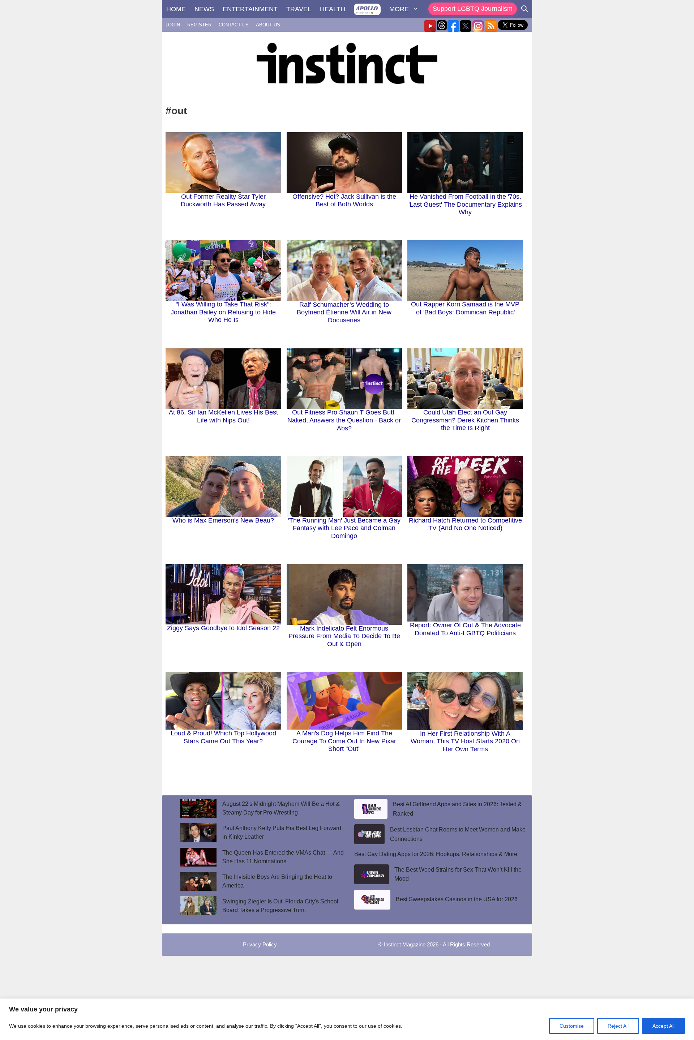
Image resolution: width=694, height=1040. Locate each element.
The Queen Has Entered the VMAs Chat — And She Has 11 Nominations (283, 857)
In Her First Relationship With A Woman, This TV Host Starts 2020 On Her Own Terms (465, 741)
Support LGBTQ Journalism (473, 8)
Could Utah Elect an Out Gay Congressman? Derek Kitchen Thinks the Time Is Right (465, 420)
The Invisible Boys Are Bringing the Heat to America (277, 881)
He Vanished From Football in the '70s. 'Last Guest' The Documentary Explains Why (465, 204)
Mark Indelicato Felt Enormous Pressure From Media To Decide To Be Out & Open (344, 636)
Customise (572, 1026)
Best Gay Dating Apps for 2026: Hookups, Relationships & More (435, 854)
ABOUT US (268, 24)
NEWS (204, 9)
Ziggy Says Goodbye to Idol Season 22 (223, 628)
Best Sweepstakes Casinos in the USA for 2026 (457, 899)
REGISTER (199, 24)
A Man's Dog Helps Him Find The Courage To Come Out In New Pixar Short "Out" (344, 741)
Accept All (663, 1026)
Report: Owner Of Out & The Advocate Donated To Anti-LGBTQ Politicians (465, 629)
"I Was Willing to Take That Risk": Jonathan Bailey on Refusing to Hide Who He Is (223, 312)
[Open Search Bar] (524, 9)
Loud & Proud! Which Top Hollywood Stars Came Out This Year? (223, 737)
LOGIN (173, 24)
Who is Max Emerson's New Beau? (223, 520)
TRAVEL (298, 9)
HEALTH (332, 9)
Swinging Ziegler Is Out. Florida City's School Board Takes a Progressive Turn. (280, 905)
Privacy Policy (260, 944)
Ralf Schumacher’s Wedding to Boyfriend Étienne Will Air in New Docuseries (344, 312)
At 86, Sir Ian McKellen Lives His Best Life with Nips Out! (223, 416)
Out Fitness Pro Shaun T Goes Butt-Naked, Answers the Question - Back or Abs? (344, 420)
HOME (176, 9)
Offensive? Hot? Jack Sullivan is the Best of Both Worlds (344, 200)
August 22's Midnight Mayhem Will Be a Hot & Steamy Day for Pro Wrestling (281, 808)
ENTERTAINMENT (250, 9)
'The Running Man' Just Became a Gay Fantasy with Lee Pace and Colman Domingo (344, 528)
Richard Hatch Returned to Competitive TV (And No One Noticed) (465, 524)
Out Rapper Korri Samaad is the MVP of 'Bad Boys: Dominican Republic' (465, 308)
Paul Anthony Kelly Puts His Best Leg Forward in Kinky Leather (281, 832)
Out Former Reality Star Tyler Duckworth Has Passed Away (223, 200)
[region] (347, 1019)
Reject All (618, 1026)
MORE (399, 9)
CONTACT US (234, 24)
